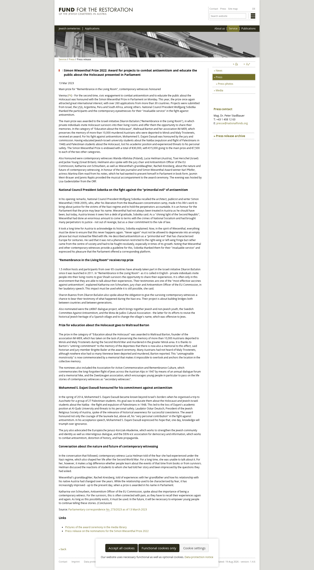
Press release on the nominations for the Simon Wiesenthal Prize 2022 (107, 531)
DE (253, 8)
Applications (92, 28)
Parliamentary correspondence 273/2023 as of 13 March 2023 (107, 509)
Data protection (92, 561)
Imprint (76, 561)
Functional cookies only (159, 548)
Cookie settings (194, 548)
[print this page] (236, 65)
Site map (233, 8)
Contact (214, 8)
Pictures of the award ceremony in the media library (96, 527)
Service (233, 28)
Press (223, 8)
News (219, 70)
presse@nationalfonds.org (232, 123)
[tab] (233, 136)
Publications (248, 28)
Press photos (225, 83)
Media (219, 90)
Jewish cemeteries (69, 28)
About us (219, 28)
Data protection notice (199, 557)
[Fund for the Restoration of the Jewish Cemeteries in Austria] (96, 14)
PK (69, 95)
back (63, 549)
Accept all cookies (122, 548)
